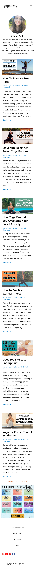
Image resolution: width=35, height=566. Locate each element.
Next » (26, 481)
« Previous (10, 481)
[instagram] (3, 554)
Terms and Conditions (17, 527)
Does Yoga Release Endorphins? (14, 361)
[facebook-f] (13, 554)
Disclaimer (17, 539)
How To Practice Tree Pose (16, 80)
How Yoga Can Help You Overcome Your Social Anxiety (15, 220)
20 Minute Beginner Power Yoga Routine (15, 149)
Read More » (7, 120)
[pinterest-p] (10, 554)
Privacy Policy (17, 533)
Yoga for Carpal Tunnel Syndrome (17, 433)
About (17, 546)
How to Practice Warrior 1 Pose (13, 291)
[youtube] (6, 554)
